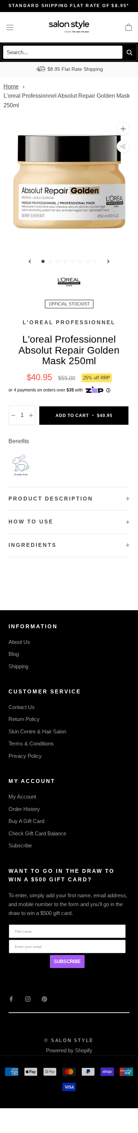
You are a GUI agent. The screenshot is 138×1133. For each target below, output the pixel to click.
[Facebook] (11, 998)
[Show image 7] (87, 261)
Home (11, 87)
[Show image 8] (95, 261)
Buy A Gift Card (26, 821)
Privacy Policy (25, 756)
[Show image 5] (72, 261)
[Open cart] (129, 27)
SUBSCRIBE (67, 961)
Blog (13, 654)
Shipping (18, 666)
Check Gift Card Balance (37, 833)
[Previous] (30, 261)
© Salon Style (69, 1040)
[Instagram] (27, 998)
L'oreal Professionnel (69, 322)
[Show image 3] (57, 261)
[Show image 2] (50, 261)
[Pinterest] (44, 998)
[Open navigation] (9, 27)
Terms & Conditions (31, 743)
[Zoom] (123, 128)
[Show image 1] (43, 261)
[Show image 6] (80, 261)
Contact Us (21, 707)
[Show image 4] (65, 261)
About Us (19, 642)
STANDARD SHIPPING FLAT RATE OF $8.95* (69, 5)
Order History (24, 809)
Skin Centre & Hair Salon (37, 731)
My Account (22, 797)
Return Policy (24, 719)
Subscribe (20, 845)
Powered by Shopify (69, 1050)
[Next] (108, 261)
